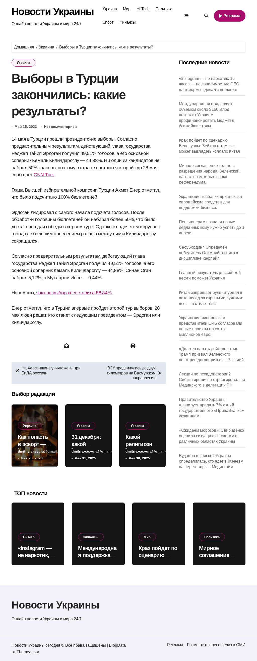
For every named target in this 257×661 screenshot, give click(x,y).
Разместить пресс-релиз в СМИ (216, 645)
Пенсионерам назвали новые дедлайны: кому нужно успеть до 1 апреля (211, 227)
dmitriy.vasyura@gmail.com (41, 451)
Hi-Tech (143, 9)
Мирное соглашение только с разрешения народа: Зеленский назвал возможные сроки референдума (209, 173)
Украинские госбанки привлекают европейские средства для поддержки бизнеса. (211, 202)
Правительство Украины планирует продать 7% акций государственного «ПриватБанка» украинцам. (211, 407)
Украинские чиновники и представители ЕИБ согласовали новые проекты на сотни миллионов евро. (210, 326)
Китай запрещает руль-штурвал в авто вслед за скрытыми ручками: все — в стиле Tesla (211, 298)
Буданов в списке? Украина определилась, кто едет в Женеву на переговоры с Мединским (211, 461)
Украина (109, 9)
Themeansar (28, 652)
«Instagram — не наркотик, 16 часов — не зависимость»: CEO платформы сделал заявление (209, 84)
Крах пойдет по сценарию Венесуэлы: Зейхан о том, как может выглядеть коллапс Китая (209, 145)
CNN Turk (44, 174)
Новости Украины (53, 11)
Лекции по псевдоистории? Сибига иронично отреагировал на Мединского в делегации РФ (212, 379)
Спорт (107, 22)
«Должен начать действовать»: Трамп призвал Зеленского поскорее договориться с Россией (211, 354)
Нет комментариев (60, 127)
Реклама (175, 645)
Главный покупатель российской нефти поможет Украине (210, 275)
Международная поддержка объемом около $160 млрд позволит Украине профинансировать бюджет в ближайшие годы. (207, 115)
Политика (164, 9)
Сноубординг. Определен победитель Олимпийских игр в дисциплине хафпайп (208, 252)
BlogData (117, 645)
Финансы (127, 22)
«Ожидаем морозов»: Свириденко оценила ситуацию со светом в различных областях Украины (211, 436)
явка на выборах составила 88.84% (73, 292)
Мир (127, 9)
